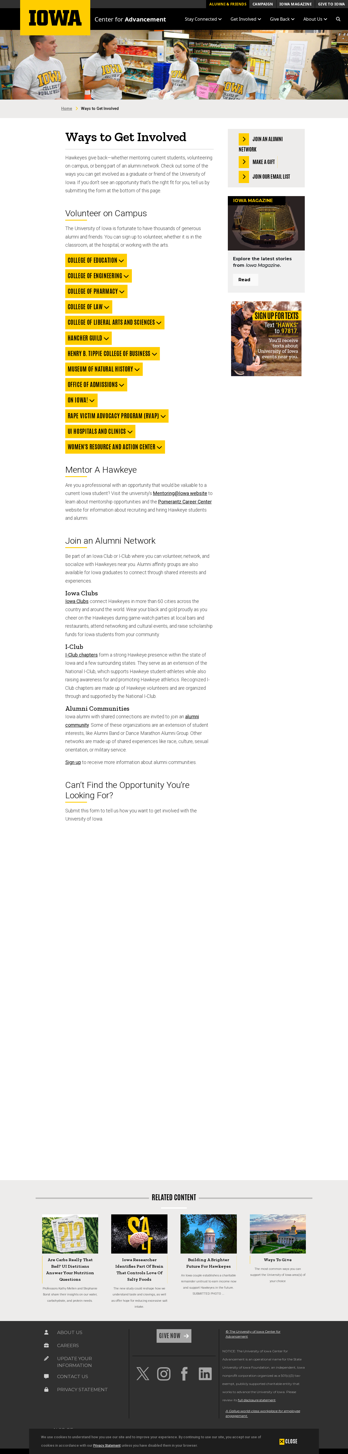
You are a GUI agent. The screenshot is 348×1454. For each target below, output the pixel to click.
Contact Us (72, 1376)
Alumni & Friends (227, 4)
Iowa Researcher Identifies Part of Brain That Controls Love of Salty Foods (139, 1269)
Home (66, 108)
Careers (68, 1345)
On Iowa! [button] (78, 400)
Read (244, 279)
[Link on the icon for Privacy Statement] (46, 1389)
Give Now (170, 1336)
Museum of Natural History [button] (101, 369)
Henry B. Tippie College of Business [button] (110, 353)
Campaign (263, 4)
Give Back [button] (280, 19)
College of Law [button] (86, 307)
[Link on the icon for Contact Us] (46, 1376)
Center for (130, 19)
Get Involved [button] (244, 19)
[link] (143, 1374)
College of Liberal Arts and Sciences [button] (112, 322)
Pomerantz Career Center (185, 502)
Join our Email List (271, 176)
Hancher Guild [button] (86, 338)
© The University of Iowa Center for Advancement (253, 1333)
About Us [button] (313, 19)
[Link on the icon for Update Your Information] (46, 1358)
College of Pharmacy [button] (93, 291)
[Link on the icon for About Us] (46, 1332)
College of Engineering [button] (96, 276)
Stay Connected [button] (201, 19)
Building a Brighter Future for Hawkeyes (208, 1263)
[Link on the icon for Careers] (46, 1345)
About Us (69, 1332)
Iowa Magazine (295, 4)
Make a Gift (263, 161)
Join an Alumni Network (261, 144)
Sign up (73, 762)
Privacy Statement (107, 1445)
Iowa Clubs (77, 601)
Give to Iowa (331, 4)
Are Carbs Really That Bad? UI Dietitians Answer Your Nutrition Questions (70, 1269)
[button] (338, 19)
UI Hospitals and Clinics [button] (97, 431)
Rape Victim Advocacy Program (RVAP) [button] (114, 416)
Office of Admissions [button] (93, 384)
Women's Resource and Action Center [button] (112, 447)
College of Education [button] (93, 260)
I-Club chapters (81, 655)
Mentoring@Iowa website (180, 493)
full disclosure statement (257, 1400)
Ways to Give (278, 1259)
